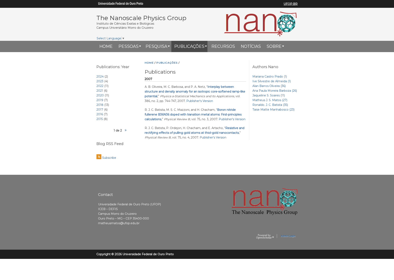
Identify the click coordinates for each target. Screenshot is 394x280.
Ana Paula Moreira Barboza (274, 91)
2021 (99, 91)
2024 (100, 76)
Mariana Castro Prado (269, 76)
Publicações (189, 46)
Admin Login (288, 236)
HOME (106, 46)
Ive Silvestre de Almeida (271, 81)
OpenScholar (265, 236)
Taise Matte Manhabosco (273, 109)
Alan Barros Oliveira (269, 86)
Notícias (251, 46)
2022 (99, 86)
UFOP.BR (291, 4)
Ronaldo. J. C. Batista (270, 105)
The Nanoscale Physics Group (141, 18)
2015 (99, 119)
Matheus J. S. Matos (269, 100)
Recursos (223, 46)
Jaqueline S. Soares (268, 95)
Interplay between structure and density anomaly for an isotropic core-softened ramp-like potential (195, 91)
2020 (100, 95)
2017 (99, 109)
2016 (99, 114)
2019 (99, 100)
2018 (99, 105)
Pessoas (128, 46)
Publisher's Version (199, 101)
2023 (99, 81)
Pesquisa (156, 46)
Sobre (274, 46)
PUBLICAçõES (167, 62)
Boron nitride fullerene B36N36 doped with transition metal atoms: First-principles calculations (193, 114)
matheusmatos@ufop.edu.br (119, 223)
